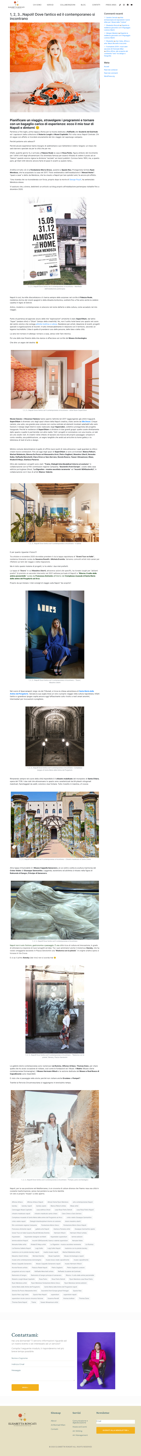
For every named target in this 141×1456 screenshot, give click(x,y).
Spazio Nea (77, 1291)
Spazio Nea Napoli (39, 1294)
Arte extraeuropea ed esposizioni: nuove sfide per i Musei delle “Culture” (117, 20)
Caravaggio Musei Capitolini (22, 1210)
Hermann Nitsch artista (78, 1233)
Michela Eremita (38, 1256)
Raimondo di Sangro (19, 1275)
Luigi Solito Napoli (53, 1248)
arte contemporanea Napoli (83, 1202)
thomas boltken (68, 1298)
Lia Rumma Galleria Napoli (21, 1248)
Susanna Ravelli (53, 1298)
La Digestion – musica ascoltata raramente (65, 1244)
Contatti (96, 5)
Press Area (111, 5)
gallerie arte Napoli (42, 1229)
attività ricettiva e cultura (46, 324)
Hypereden (16, 1237)
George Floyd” (75, 179)
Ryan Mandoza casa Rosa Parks (81, 1279)
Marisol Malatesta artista (71, 1252)
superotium (55, 1294)
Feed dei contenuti (110, 70)
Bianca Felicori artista (58, 1206)
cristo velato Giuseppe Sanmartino (79, 1217)
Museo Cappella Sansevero (22, 1264)
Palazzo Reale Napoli (39, 1267)
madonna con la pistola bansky (76, 1248)
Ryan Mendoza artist (19, 1283)
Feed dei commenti (111, 73)
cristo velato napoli (18, 1221)
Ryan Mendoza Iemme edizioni (75, 1283)
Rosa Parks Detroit (58, 1279)
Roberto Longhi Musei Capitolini (23, 1279)
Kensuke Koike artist (19, 1244)
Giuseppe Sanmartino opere (85, 1229)
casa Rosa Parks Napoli (85, 1210)
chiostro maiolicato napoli (21, 1213)
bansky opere (41, 1206)
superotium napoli (70, 1294)
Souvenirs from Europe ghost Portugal (55, 1291)
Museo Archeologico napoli (73, 1256)
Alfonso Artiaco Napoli (35, 1202)
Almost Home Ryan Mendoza (58, 1202)
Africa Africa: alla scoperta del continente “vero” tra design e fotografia (116, 53)
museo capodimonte (81, 1260)
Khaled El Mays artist (38, 1244)
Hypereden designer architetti (35, 1237)
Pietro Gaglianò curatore (75, 1267)
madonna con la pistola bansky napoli (25, 1252)
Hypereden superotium (59, 1237)
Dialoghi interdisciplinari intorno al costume (45, 1221)
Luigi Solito (39, 1248)
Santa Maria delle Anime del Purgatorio (26, 1287)
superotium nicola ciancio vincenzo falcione (27, 1298)
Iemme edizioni (77, 1237)
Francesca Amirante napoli (21, 1229)
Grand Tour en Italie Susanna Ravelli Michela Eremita (30, 1233)
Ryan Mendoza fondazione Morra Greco (45, 1283)
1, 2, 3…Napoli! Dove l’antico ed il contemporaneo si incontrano (52, 16)
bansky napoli (27, 1206)
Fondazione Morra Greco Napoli (74, 1225)
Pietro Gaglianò (57, 1267)
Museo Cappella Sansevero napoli (48, 1264)
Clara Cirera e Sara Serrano (71, 1213)
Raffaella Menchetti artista (44, 1271)
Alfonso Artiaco (17, 1202)
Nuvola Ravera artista (19, 1267)
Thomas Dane (84, 1298)
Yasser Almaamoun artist (49, 1302)
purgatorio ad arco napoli (21, 1271)
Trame (33, 1302)
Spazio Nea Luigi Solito (20, 1294)
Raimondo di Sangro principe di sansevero (46, 1275)
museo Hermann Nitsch (73, 1264)
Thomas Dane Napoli (19, 1302)
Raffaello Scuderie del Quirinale (69, 1271)
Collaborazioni (67, 5)
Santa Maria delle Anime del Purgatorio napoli (60, 1287)
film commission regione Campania (24, 1225)
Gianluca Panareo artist (62, 1229)
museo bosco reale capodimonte (57, 1260)
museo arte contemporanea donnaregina (26, 1260)
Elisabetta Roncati (112, 25)
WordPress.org (109, 76)
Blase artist (74, 1206)
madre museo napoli (51, 1252)
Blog (83, 5)
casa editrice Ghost (43, 1210)
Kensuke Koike (77, 1240)
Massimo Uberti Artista (20, 1256)
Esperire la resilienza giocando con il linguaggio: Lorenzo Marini (117, 27)
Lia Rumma (89, 1244)
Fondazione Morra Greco (50, 1225)
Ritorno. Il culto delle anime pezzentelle (80, 1275)
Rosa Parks (43, 1279)
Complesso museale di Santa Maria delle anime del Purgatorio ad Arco (37, 1217)
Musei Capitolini (54, 1256)
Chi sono (37, 5)
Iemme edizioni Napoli (20, 1240)
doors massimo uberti (73, 1221)
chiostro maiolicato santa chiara (46, 1213)
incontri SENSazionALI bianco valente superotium (50, 1240)
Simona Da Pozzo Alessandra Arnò (24, 1291)
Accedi (106, 66)
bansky (14, 1206)
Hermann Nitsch (60, 1233)
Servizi (50, 5)
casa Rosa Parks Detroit (63, 1210)
